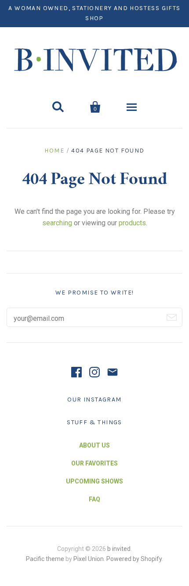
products (132, 223)
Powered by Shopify (134, 558)
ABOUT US (94, 445)
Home (54, 150)
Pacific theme (45, 558)
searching (57, 223)
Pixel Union (88, 558)
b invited (119, 548)
